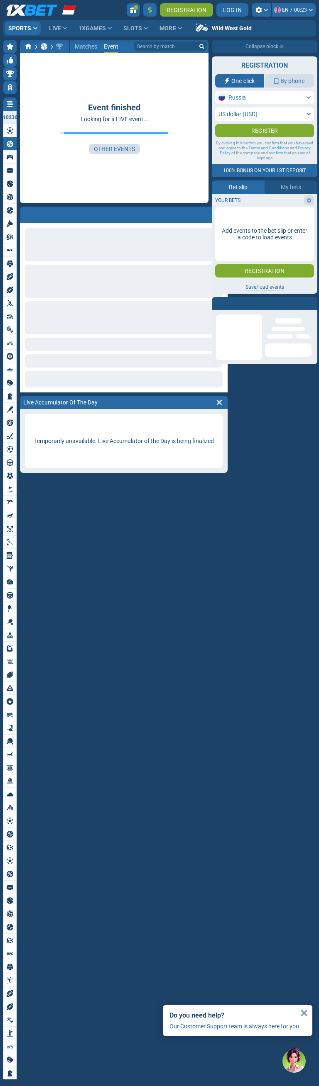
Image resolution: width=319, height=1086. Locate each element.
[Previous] (26, 213)
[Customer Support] (294, 1061)
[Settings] (261, 10)
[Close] (304, 1013)
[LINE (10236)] (28, 46)
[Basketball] (44, 46)
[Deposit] (150, 10)
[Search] (202, 46)
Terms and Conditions (268, 164)
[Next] (48, 213)
